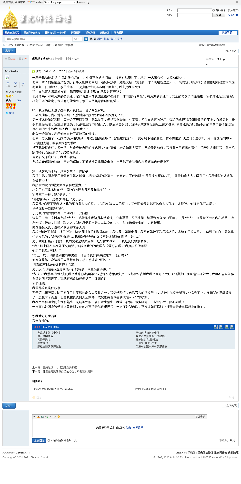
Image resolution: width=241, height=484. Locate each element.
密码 (169, 14)
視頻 (106, 38)
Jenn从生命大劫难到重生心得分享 (53, 389)
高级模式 (200, 416)
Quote (50, 416)
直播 (119, 38)
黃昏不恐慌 (43, 339)
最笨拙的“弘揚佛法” (147, 339)
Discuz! (20, 452)
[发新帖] (9, 50)
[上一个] (216, 327)
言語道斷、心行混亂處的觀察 (60, 367)
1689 (23, 83)
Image (42, 416)
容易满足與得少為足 (49, 332)
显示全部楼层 (76, 71)
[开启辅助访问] (234, 2)
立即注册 (233, 14)
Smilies (58, 416)
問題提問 (75, 32)
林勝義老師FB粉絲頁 (55, 32)
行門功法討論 (35, 45)
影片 (113, 38)
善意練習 (42, 343)
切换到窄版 (237, 2)
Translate (38, 2)
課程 (100, 38)
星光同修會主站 (32, 32)
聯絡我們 (90, 32)
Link (46, 416)
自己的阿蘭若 (45, 336)
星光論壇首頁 (12, 32)
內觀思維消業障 (49, 325)
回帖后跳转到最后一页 (63, 440)
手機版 (191, 452)
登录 (128, 427)
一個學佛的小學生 (146, 343)
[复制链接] (57, 58)
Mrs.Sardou (12, 71)
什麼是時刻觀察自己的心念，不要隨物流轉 (68, 371)
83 (8, 83)
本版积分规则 (227, 440)
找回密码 (233, 10)
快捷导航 (227, 32)
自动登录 (220, 10)
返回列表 (231, 51)
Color (38, 416)
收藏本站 (20, 2)
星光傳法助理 (14, 92)
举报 (231, 397)
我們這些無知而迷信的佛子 (151, 336)
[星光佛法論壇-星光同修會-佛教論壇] (36, 27)
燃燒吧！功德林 (64, 45)
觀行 (49, 45)
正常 (219, 59)
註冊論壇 (104, 32)
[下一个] (227, 327)
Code (54, 416)
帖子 (76, 39)
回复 (39, 397)
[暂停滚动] (221, 327)
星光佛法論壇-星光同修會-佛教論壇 (3, 45)
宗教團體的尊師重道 (49, 346)
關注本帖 (71, 58)
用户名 (169, 10)
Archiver (180, 452)
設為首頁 (8, 2)
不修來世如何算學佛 (147, 332)
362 (15, 83)
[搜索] (85, 39)
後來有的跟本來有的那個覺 (151, 346)
